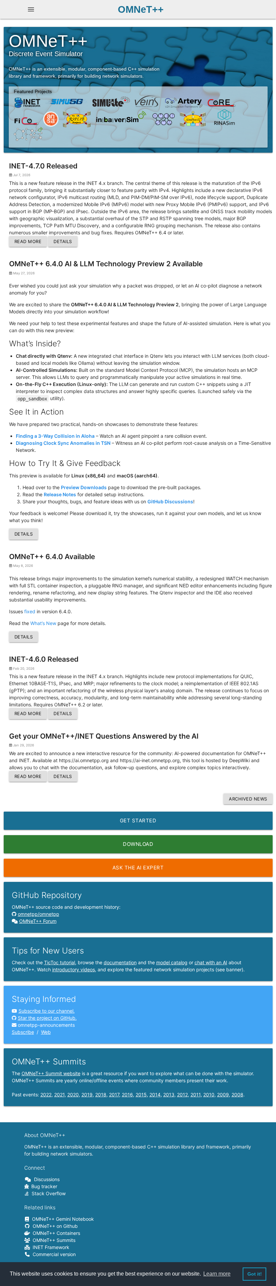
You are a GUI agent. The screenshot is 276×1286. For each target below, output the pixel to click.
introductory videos (73, 969)
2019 (87, 1094)
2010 (208, 1094)
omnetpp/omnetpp (38, 914)
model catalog (171, 962)
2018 (100, 1094)
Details (63, 241)
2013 (168, 1094)
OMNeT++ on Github (54, 1226)
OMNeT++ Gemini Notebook (62, 1219)
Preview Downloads (84, 487)
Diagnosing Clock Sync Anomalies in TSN (63, 443)
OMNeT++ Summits (52, 1240)
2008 (237, 1094)
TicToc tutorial (59, 962)
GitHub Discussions (170, 501)
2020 (73, 1094)
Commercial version (53, 1254)
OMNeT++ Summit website (51, 1073)
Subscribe (23, 1032)
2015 (141, 1094)
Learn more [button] (217, 1274)
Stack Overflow (47, 1193)
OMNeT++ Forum (38, 921)
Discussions (46, 1179)
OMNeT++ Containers (55, 1233)
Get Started (138, 820)
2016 (127, 1094)
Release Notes (60, 494)
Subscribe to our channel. (47, 1011)
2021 (59, 1094)
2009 (223, 1094)
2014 (155, 1094)
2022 (45, 1094)
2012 (182, 1094)
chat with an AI (211, 962)
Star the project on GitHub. (47, 1018)
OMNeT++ (141, 9)
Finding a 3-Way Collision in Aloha (55, 436)
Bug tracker (43, 1186)
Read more (28, 241)
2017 (114, 1094)
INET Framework (49, 1247)
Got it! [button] (254, 1274)
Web (46, 1032)
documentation (120, 962)
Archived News (248, 799)
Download (138, 844)
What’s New (43, 623)
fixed (29, 611)
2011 (196, 1094)
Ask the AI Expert (138, 867)
